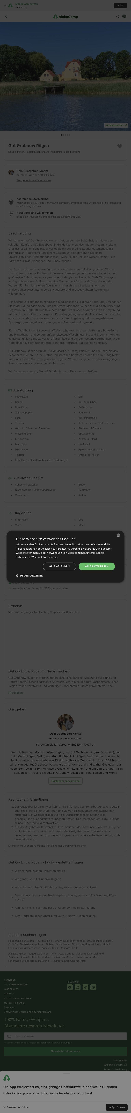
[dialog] (65, 556)
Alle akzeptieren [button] (96, 566)
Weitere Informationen (44, 557)
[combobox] (118, 535)
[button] (29, 575)
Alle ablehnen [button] (59, 566)
